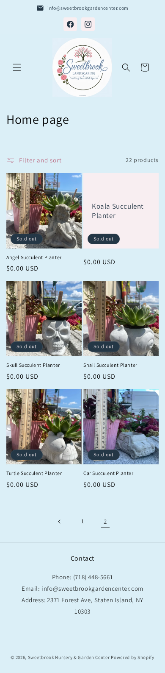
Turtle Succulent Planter (34, 473)
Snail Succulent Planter (110, 365)
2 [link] (105, 521)
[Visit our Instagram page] (88, 24)
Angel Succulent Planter (34, 257)
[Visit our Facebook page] (70, 24)
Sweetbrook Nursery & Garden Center (69, 657)
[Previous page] (59, 521)
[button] (17, 67)
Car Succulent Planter (108, 473)
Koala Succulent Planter (118, 210)
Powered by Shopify (132, 657)
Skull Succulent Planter (33, 365)
